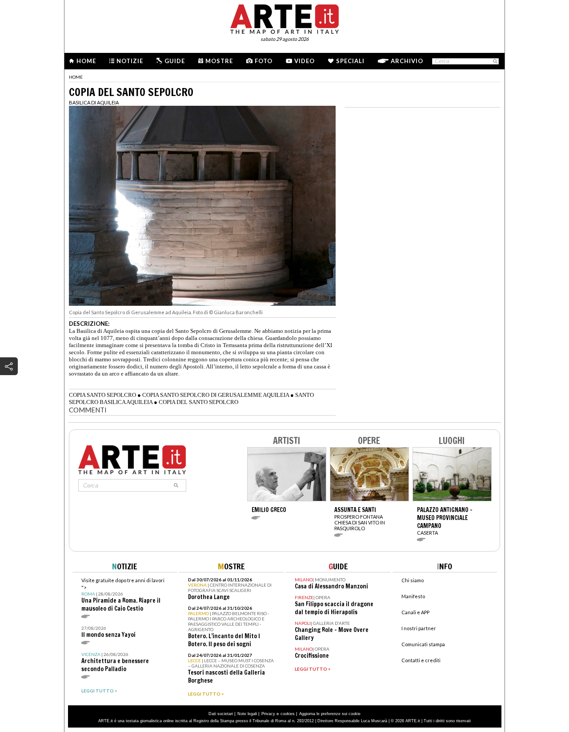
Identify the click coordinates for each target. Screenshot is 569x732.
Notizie (129, 60)
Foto (263, 60)
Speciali (350, 60)
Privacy (268, 714)
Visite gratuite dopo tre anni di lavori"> (122, 594)
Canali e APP (415, 612)
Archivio (407, 60)
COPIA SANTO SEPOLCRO (102, 395)
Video (304, 60)
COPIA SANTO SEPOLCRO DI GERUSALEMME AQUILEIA (215, 395)
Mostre (219, 60)
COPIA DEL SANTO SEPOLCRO (198, 402)
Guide (174, 60)
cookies (287, 714)
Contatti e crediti (421, 660)
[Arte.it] (284, 18)
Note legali (247, 714)
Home (86, 60)
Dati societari (220, 714)
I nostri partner (418, 628)
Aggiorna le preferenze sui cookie (330, 714)
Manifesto (413, 596)
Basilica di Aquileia (94, 102)
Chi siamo (412, 580)
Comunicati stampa (423, 644)
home (76, 77)
